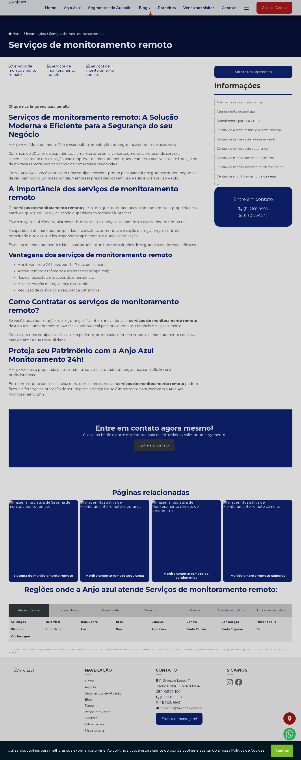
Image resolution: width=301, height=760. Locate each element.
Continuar (282, 750)
